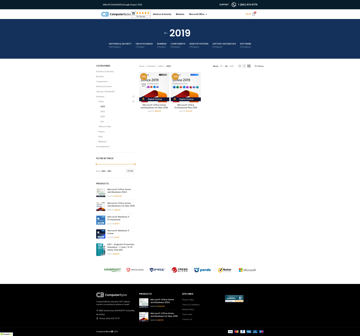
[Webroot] (112, 270)
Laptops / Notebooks (105, 91)
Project (101, 131)
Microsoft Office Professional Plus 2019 (186, 106)
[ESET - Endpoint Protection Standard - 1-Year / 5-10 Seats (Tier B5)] (100, 249)
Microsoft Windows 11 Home (118, 232)
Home (142, 66)
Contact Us (187, 319)
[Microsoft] (247, 270)
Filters (261, 66)
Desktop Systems (104, 86)
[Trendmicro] (180, 270)
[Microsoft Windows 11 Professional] (100, 220)
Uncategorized (102, 146)
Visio (100, 136)
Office (101, 101)
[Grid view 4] (248, 66)
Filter (130, 171)
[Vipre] (157, 270)
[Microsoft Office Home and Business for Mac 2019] (100, 206)
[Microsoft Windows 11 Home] (100, 234)
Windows (180, 14)
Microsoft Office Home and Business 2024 (119, 191)
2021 (102, 111)
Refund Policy (188, 309)
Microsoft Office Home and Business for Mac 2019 (121, 204)
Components (102, 81)
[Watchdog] (135, 270)
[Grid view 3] (244, 66)
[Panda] (202, 270)
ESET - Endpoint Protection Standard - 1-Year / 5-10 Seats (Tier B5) (120, 247)
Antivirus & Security (162, 14)
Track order (187, 314)
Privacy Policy (188, 299)
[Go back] (165, 33)
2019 (102, 106)
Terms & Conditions (191, 304)
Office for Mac (104, 126)
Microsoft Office (196, 14)
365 (102, 121)
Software (100, 96)
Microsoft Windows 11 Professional (118, 218)
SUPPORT (224, 5)
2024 (102, 116)
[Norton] (225, 270)
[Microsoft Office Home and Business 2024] (100, 193)
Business (100, 76)
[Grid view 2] (239, 66)
